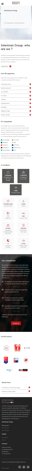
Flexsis (5, 145)
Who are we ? (5, 425)
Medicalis (17, 147)
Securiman (6, 150)
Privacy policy (5, 468)
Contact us (16, 323)
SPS (15, 150)
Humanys (6, 147)
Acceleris (6, 140)
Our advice (5, 437)
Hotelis (16, 145)
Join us (3, 440)
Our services (5, 428)
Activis (16, 140)
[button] (6, 66)
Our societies (5, 430)
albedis (5, 142)
